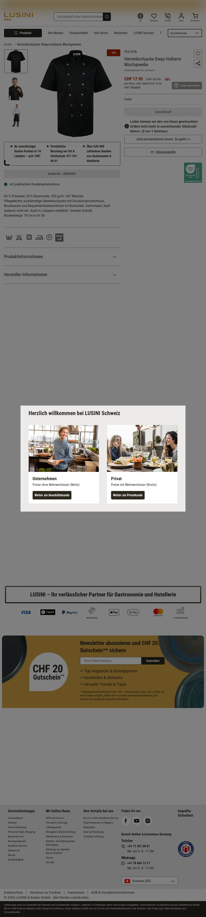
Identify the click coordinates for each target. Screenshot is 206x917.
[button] (64, 464)
